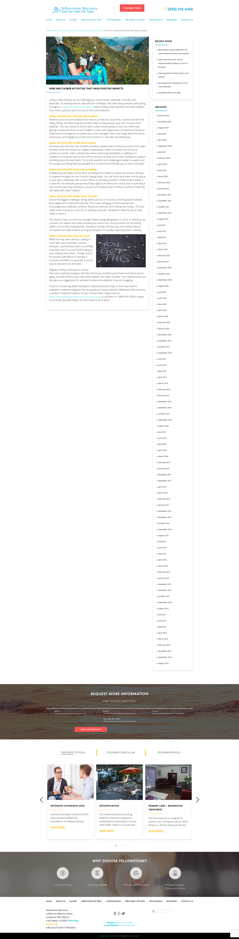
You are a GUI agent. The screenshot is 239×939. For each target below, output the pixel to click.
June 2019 (162, 365)
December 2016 (164, 511)
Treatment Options (135, 19)
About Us (60, 19)
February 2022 (164, 182)
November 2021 (164, 200)
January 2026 (163, 115)
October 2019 (163, 347)
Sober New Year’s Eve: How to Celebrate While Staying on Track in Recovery (173, 63)
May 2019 (162, 371)
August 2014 (163, 663)
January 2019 (163, 395)
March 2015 (163, 639)
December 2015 (164, 584)
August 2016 (163, 535)
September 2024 (165, 146)
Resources (172, 19)
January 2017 (163, 505)
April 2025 (162, 140)
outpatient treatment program (77, 106)
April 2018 (162, 450)
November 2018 (164, 407)
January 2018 (163, 468)
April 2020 (162, 310)
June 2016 (162, 547)
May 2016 (162, 553)
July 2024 (162, 152)
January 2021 (163, 261)
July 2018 (162, 432)
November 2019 (164, 341)
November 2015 (164, 590)
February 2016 (164, 572)
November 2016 (164, 517)
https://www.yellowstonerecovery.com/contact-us (75, 296)
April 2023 (162, 164)
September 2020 (165, 280)
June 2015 (162, 620)
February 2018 (164, 462)
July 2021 (162, 225)
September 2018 (165, 420)
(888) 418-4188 (180, 9)
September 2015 (165, 602)
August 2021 (163, 219)
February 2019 (164, 389)
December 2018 (164, 401)
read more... (58, 827)
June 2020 (162, 298)
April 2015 (162, 633)
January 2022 (163, 188)
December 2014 (164, 651)
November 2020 (164, 267)
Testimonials (155, 19)
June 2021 (162, 231)
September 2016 (165, 529)
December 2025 (164, 121)
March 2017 (163, 493)
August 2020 (163, 286)
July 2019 (162, 359)
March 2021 (163, 249)
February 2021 (164, 255)
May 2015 (162, 627)
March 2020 (163, 316)
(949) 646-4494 (119, 925)
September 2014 (165, 657)
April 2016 (162, 560)
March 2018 (163, 456)
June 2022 (162, 170)
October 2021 (163, 207)
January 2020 (163, 328)
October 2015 (163, 596)
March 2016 (163, 566)
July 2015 (162, 614)
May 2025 (162, 134)
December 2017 (164, 474)
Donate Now (132, 8)
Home (49, 19)
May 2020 (162, 304)
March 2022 (163, 176)
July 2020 (162, 292)
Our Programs (113, 19)
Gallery (73, 19)
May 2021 (162, 237)
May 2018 (162, 444)
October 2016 (163, 523)
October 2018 (163, 414)
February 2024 (164, 158)
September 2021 (165, 213)
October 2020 (163, 274)
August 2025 (163, 128)
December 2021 (164, 195)
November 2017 (164, 481)
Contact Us (187, 19)
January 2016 (163, 578)
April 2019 (162, 377)
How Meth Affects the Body (169, 93)
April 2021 (162, 243)
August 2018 (163, 426)
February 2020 (164, 322)
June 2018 (162, 438)
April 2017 (162, 487)
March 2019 (163, 383)
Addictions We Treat (91, 19)
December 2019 (164, 334)
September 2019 (165, 353)
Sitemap (104, 935)
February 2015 (164, 645)
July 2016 (162, 541)
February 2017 (164, 499)
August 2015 (163, 608)
